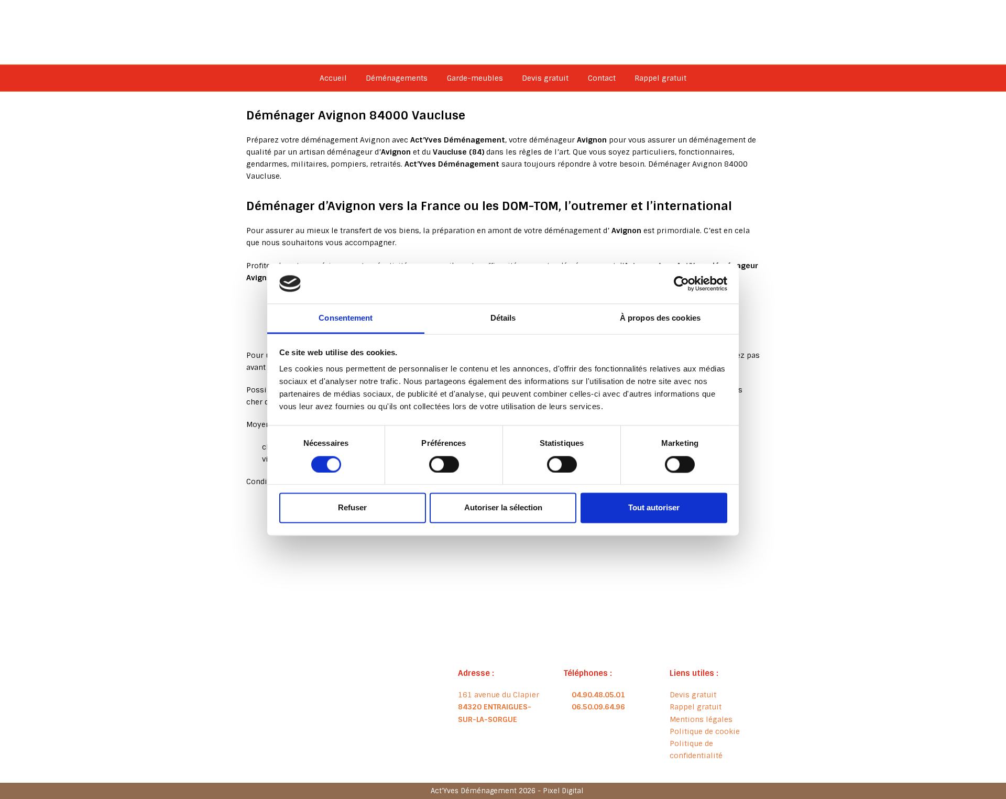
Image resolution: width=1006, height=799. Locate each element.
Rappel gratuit (695, 707)
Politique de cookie (705, 731)
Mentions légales (701, 719)
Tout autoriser (654, 508)
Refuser (352, 508)
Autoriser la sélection (503, 508)
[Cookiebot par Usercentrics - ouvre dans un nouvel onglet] (681, 283)
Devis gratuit (693, 694)
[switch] (444, 464)
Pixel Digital (563, 790)
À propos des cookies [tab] (660, 318)
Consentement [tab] (346, 318)
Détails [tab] (503, 318)
